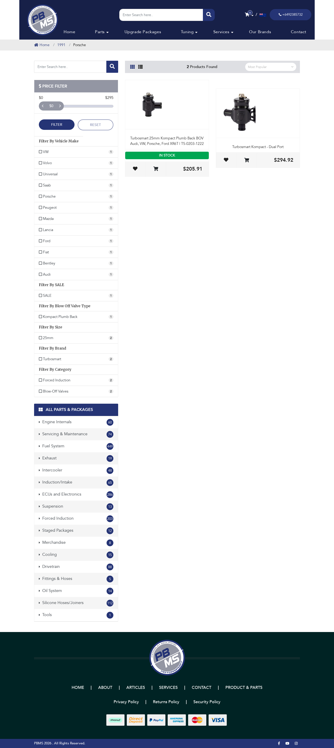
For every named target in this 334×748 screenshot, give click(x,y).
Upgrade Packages (143, 32)
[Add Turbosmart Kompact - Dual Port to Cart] (246, 160)
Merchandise (76, 542)
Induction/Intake (76, 482)
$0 (51, 106)
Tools (76, 615)
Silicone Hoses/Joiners (77, 603)
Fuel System (77, 446)
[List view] (140, 66)
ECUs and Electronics (77, 494)
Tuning (187, 32)
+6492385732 (292, 14)
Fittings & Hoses (76, 579)
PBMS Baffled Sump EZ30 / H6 (32, 730)
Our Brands (260, 32)
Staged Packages (76, 530)
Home (69, 32)
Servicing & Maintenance (76, 434)
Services (221, 32)
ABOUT (105, 687)
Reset (95, 124)
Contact (298, 32)
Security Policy (206, 702)
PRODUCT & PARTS (243, 687)
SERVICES (168, 687)
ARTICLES (135, 687)
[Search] (209, 15)
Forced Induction (77, 518)
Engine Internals (76, 422)
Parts (100, 32)
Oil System (76, 591)
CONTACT (201, 687)
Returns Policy (166, 702)
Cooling (76, 554)
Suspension (76, 506)
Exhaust (76, 458)
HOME (78, 687)
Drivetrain (76, 566)
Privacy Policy (126, 702)
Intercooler (76, 470)
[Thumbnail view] (132, 66)
